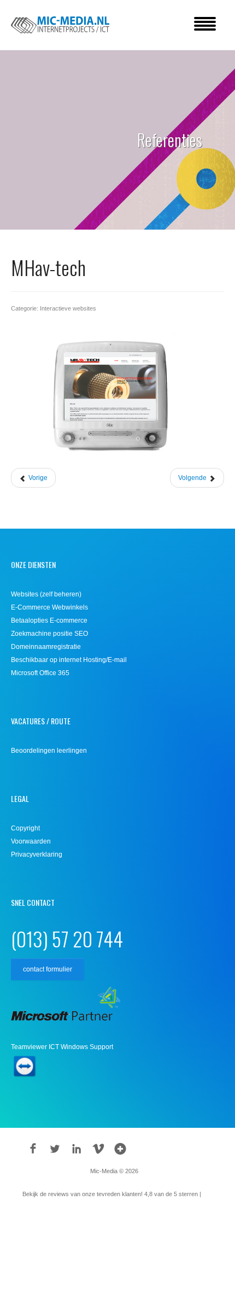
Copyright (25, 828)
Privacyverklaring (36, 854)
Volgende (193, 478)
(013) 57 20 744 (67, 938)
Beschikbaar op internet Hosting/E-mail (69, 660)
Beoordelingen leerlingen (49, 750)
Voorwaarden (31, 841)
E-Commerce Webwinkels (49, 607)
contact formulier (47, 969)
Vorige (37, 478)
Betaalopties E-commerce (49, 620)
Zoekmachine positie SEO (49, 633)
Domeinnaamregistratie (46, 647)
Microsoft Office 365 (40, 673)
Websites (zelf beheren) (46, 594)
